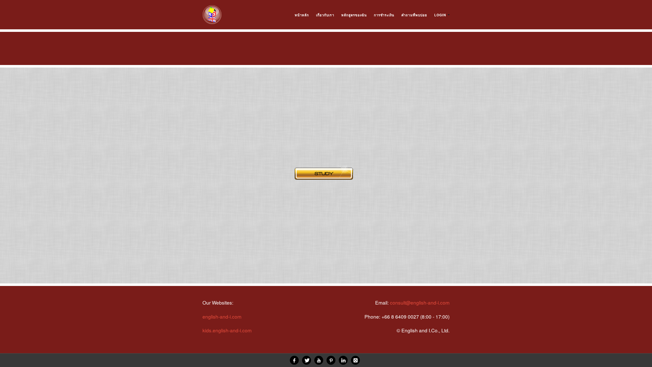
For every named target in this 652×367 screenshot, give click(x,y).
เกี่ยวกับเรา (325, 14)
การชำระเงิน (384, 14)
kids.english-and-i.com (227, 330)
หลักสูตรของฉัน (354, 14)
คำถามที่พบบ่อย (414, 14)
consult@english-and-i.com (420, 302)
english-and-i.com (221, 316)
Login (440, 14)
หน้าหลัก (302, 14)
